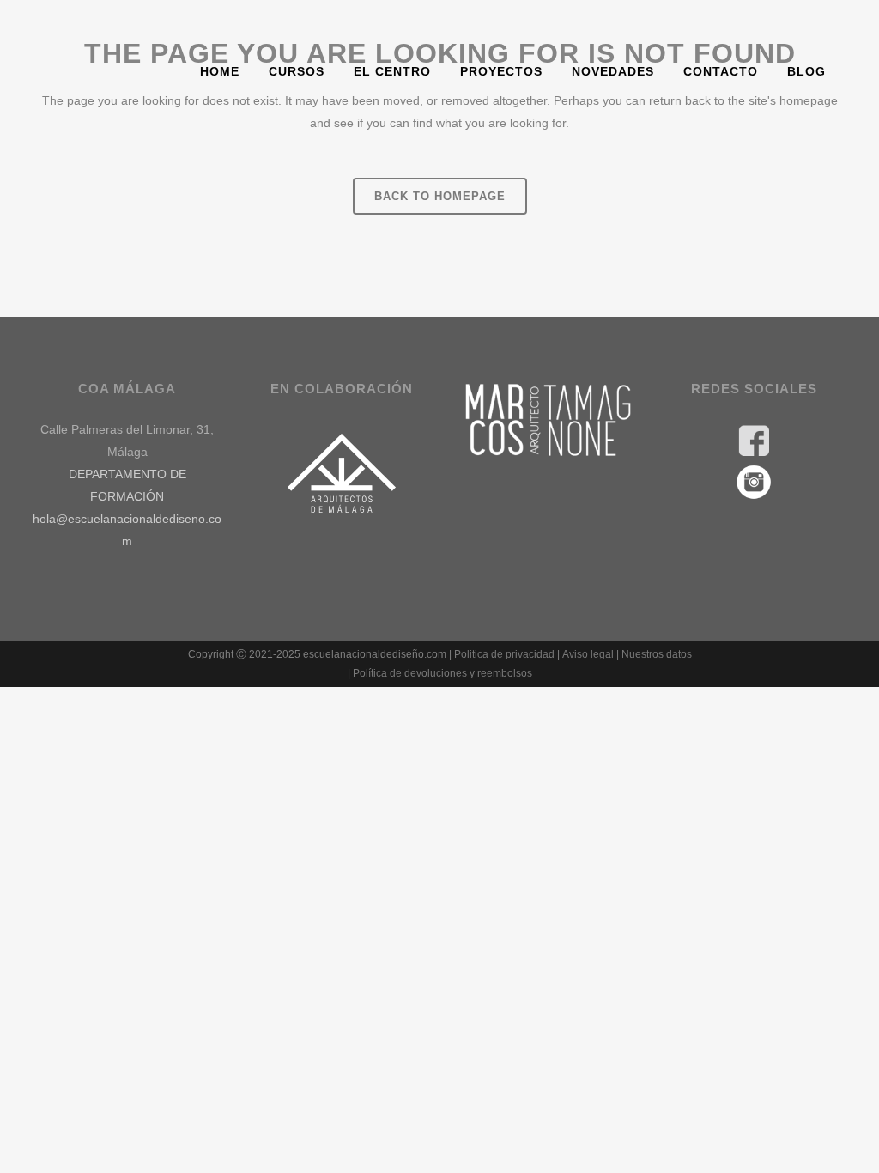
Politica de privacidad (504, 654)
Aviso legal (588, 654)
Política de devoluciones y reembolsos (442, 673)
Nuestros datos (656, 654)
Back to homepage (440, 196)
